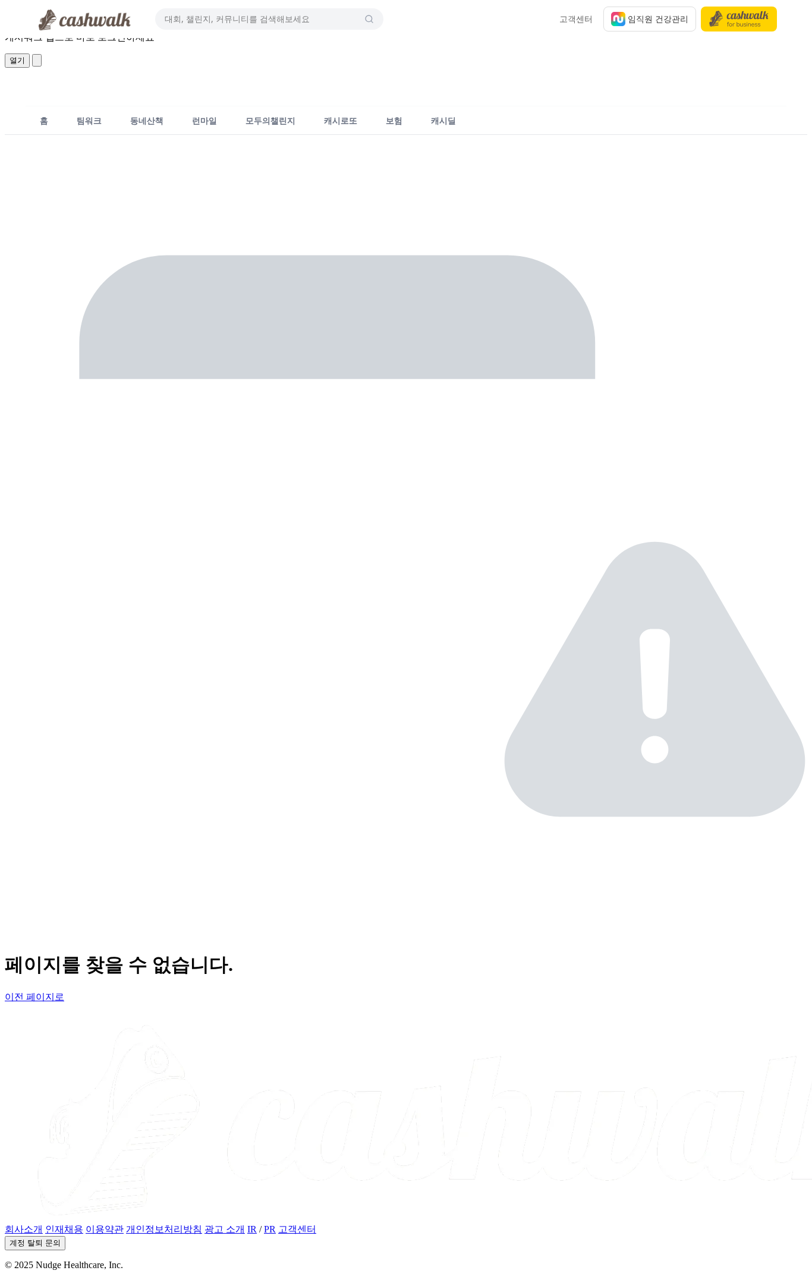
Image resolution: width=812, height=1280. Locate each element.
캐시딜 (443, 120)
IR (252, 1229)
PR (270, 1229)
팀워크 (89, 120)
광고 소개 (224, 1229)
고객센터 (576, 18)
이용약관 (105, 1229)
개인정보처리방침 (164, 1229)
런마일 (204, 120)
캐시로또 (340, 120)
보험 (394, 120)
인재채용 (64, 1229)
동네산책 (146, 120)
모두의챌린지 (270, 120)
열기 (17, 60)
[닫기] (37, 60)
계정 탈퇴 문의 (35, 1242)
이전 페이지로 (34, 997)
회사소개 (24, 1229)
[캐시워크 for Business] (739, 19)
